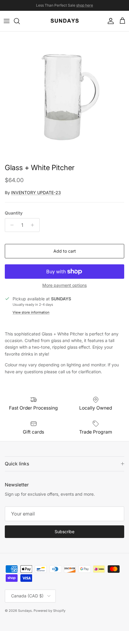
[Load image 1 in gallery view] (64, 96)
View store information (31, 312)
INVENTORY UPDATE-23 (36, 192)
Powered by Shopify (49, 610)
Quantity (13, 212)
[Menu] (6, 21)
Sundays (25, 610)
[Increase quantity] (34, 225)
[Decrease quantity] (10, 225)
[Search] (19, 21)
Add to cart (64, 251)
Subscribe (64, 531)
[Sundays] (64, 21)
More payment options (64, 285)
